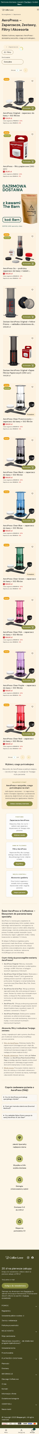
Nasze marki (6, 1409)
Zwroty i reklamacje (9, 1320)
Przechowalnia (7, 1353)
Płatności (5, 1363)
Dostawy (5, 1368)
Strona (13, 70)
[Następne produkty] (22, 757)
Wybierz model (19, 835)
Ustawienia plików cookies (12, 1316)
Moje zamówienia (8, 1336)
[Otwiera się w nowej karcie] (28, 1257)
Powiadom (30, 414)
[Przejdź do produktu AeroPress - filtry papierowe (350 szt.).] (19, 147)
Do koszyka (27, 108)
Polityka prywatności (10, 1325)
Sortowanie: (6, 57)
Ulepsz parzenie (19, 892)
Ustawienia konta (8, 1348)
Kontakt (5, 1389)
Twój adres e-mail (8, 1280)
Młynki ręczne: (9, 1068)
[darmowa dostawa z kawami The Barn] (19, 205)
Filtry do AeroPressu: (11, 1043)
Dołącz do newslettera (15, 1285)
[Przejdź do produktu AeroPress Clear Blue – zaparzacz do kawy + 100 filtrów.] (19, 506)
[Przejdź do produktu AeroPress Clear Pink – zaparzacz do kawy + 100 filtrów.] (19, 613)
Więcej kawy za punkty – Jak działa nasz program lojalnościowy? (18, 1342)
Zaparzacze (17, 14)
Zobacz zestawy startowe (19, 804)
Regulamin (27, 1291)
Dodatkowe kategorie (10, 1398)
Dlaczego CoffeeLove (10, 1379)
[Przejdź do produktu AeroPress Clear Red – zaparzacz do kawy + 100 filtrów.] (19, 720)
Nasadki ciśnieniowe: (11, 1055)
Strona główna (6, 14)
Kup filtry (19, 864)
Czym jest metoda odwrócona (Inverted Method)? (18, 1107)
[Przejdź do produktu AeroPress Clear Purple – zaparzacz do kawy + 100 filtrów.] (19, 666)
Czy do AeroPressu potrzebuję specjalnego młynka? (15, 1098)
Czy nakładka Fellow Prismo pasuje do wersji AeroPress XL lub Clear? (17, 1116)
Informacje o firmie (9, 1394)
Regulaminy (6, 1311)
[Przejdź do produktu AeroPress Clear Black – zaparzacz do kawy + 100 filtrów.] (19, 453)
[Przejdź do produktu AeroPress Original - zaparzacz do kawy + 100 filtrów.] (19, 94)
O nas (4, 1384)
